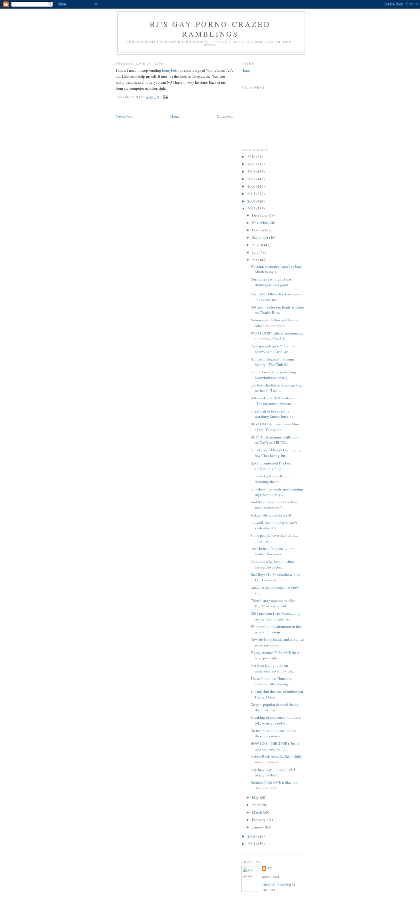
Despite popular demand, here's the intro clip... (275, 707)
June (256, 259)
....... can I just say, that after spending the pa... (272, 478)
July (255, 252)
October (258, 230)
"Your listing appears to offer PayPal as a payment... (273, 603)
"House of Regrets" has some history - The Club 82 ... (273, 362)
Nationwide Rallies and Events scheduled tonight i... (274, 322)
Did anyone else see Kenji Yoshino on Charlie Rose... (277, 310)
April (256, 804)
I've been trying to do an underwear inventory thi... (273, 668)
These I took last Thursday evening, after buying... (271, 681)
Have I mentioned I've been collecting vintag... (272, 465)
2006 (251, 186)
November (260, 222)
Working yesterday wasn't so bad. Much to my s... (276, 269)
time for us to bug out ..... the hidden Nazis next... (272, 551)
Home (174, 116)
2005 (251, 193)
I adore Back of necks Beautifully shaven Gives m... (276, 759)
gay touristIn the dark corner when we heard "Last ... (277, 388)
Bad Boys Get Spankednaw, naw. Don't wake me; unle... (276, 577)
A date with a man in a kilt (271, 515)
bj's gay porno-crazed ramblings (210, 29)
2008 (251, 171)
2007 (251, 178)
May (256, 797)
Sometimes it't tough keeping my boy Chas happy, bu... (276, 452)
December (260, 215)
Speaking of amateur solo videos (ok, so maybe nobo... (276, 720)
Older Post (225, 116)
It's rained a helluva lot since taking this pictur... (273, 564)
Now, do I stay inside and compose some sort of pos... (277, 642)
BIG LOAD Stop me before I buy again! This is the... (275, 426)
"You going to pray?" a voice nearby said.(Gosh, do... (273, 348)
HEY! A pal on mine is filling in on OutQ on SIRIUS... (275, 440)
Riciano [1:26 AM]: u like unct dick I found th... (275, 785)
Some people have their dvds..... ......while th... (275, 538)
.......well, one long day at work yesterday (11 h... (274, 525)
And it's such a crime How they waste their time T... (274, 504)
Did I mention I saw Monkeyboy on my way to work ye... (275, 616)
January (258, 827)
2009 (251, 164)
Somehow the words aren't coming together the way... (277, 491)
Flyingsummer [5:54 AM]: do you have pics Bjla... (277, 655)
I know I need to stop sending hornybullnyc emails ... (273, 374)
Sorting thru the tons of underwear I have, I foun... (277, 694)
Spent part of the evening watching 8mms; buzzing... (273, 414)
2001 (251, 843)
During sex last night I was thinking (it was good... (271, 282)
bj (269, 868)
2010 (251, 156)
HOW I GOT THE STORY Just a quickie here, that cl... (275, 746)
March (257, 812)
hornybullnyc (172, 70)
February (259, 819)
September (260, 237)
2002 (251, 836)
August (258, 244)
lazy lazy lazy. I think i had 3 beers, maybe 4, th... (273, 772)
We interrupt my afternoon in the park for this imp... (276, 629)
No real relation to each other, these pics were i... (273, 733)
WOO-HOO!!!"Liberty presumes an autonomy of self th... (277, 336)
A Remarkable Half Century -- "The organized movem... (274, 400)
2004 (251, 201)
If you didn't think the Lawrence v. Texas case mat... (277, 296)
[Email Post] (166, 97)
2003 (251, 208)
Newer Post (124, 116)
